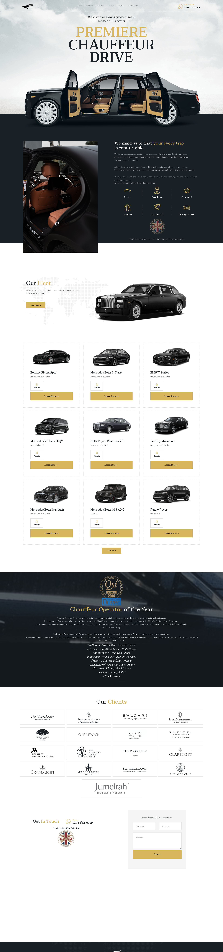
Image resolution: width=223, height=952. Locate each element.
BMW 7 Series (159, 372)
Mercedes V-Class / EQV (46, 441)
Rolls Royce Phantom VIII (107, 441)
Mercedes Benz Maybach (47, 509)
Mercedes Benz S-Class (106, 372)
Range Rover (158, 509)
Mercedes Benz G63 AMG (107, 509)
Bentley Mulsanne (162, 441)
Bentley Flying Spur (43, 372)
